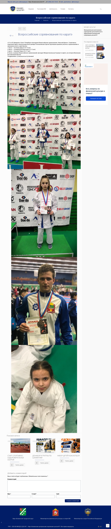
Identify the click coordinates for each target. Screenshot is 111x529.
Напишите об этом (95, 98)
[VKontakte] (98, 526)
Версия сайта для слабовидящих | (18, 2)
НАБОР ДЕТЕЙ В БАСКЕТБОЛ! (68, 455)
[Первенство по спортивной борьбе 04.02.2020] (1, 522)
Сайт (57, 494)
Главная (37, 20)
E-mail (34, 494)
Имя (9, 494)
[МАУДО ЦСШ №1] (16, 8)
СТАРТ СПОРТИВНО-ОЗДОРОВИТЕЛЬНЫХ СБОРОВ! (15, 457)
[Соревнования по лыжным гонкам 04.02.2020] (109, 522)
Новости (45, 20)
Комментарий (11, 479)
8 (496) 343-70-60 (52, 2)
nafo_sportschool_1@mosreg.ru (70, 2)
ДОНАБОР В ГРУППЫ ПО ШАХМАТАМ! (42, 456)
